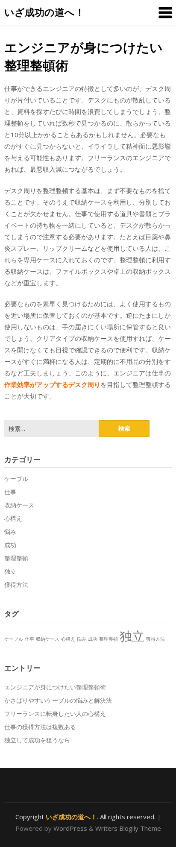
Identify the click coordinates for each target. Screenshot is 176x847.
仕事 (10, 492)
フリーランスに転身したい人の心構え (55, 713)
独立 (10, 571)
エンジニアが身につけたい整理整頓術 (55, 687)
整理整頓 (16, 558)
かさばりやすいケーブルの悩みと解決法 (58, 700)
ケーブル (16, 479)
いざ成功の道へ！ (44, 12)
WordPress (70, 828)
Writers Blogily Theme (128, 828)
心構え (13, 518)
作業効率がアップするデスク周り (52, 384)
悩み (10, 532)
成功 (10, 545)
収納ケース (19, 505)
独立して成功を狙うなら (37, 740)
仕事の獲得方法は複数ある (40, 727)
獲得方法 (16, 584)
